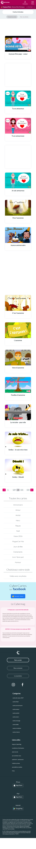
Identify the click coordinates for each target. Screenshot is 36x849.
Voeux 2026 (18, 536)
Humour (18, 562)
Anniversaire (18, 505)
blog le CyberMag (16, 744)
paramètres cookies (17, 767)
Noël (18, 531)
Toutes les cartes (12, 17)
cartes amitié (16, 713)
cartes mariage (16, 720)
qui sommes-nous (16, 755)
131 (21, 490)
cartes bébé (16, 724)
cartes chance (16, 732)
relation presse (16, 763)
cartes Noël (16, 701)
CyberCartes (18, 587)
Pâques (18, 526)
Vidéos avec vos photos (18, 576)
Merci (18, 520)
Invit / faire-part (18, 557)
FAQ (13, 771)
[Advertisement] (18, 27)
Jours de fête (18, 547)
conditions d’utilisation (18, 748)
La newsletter (18, 676)
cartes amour (16, 709)
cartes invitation (17, 728)
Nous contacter (18, 668)
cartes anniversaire (17, 705)
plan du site (15, 752)
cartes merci (16, 717)
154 (28, 490)
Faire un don (18, 660)
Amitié (18, 515)
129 (14, 490)
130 (18, 490)
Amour (18, 510)
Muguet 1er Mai (18, 541)
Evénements (18, 552)
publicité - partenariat (17, 759)
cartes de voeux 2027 (18, 698)
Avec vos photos (24, 17)
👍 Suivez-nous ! (18, 596)
